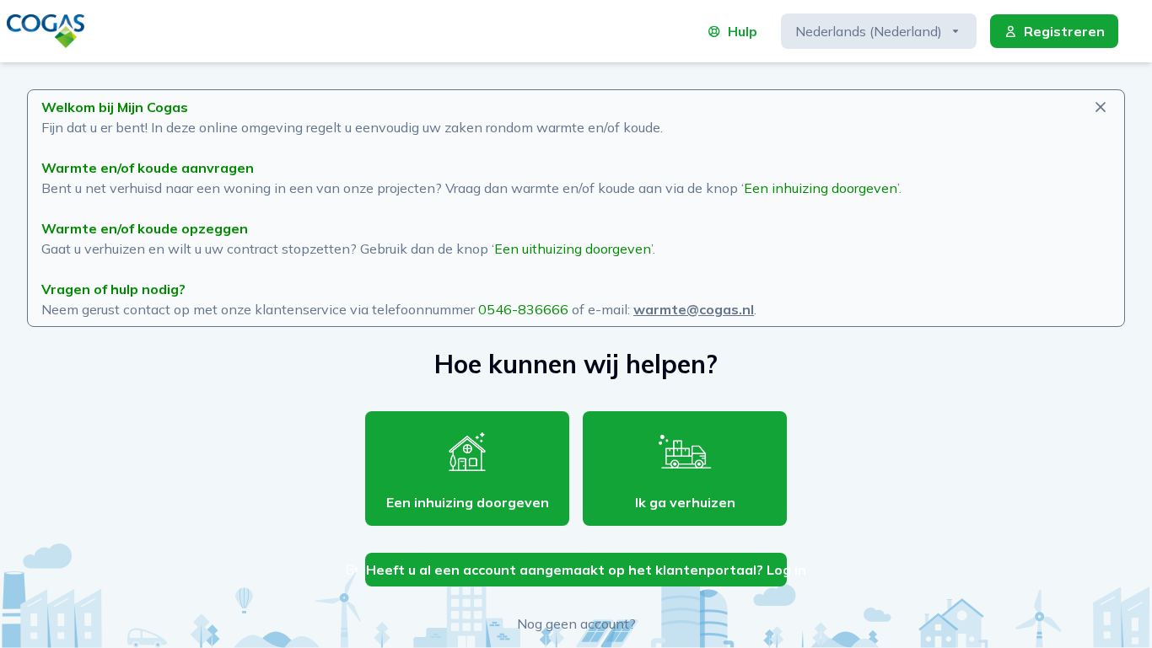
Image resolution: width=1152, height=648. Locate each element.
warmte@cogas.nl (693, 309)
